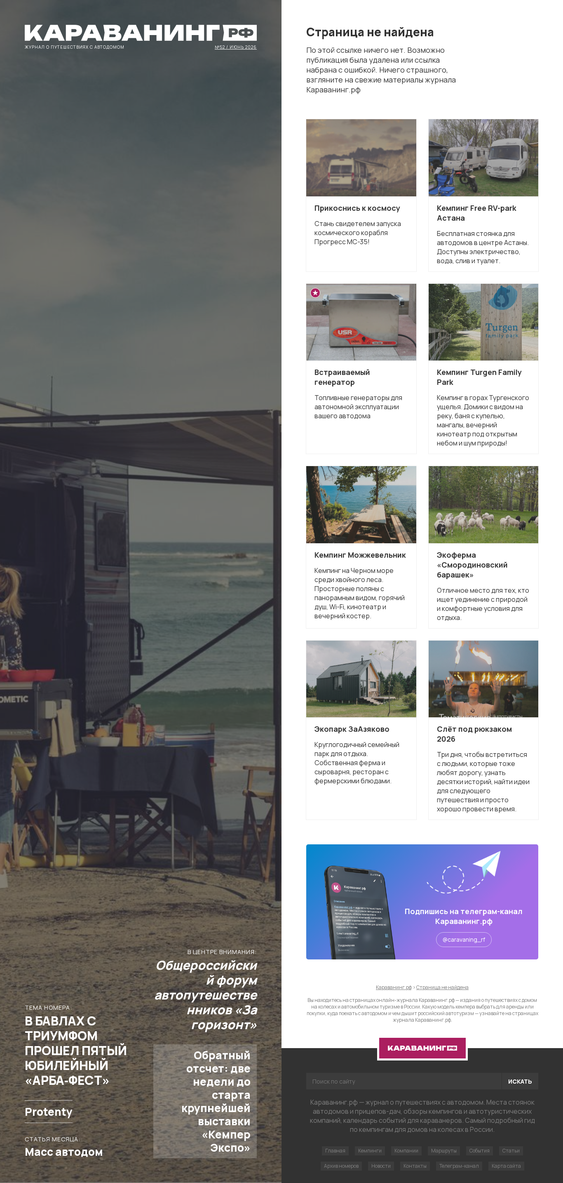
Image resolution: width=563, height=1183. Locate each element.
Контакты (415, 1165)
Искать (520, 1081)
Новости (381, 1165)
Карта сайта (506, 1165)
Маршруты (444, 1150)
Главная (335, 1150)
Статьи (511, 1150)
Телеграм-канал (459, 1165)
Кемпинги (370, 1150)
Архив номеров (341, 1165)
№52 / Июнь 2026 (236, 46)
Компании (406, 1150)
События (479, 1150)
